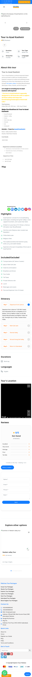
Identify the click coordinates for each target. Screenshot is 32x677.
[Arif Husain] (28, 549)
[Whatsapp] (8, 209)
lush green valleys (11, 83)
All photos (26, 29)
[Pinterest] (25, 209)
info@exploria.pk (7, 3)
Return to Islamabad (13, 346)
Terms (23, 417)
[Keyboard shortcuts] (7, 417)
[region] (16, 401)
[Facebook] (12, 209)
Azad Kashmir (19, 129)
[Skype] (19, 209)
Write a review (6, 467)
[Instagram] (29, 209)
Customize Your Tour (24, 2)
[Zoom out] (28, 414)
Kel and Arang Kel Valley (14, 339)
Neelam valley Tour (9, 552)
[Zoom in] (28, 411)
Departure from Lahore (14, 304)
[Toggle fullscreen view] (28, 385)
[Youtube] (11, 654)
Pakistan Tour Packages (9, 583)
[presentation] (5, 23)
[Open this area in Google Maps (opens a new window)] (3, 417)
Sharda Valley (11, 332)
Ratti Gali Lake (11, 326)
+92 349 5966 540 (7, 1)
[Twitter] (22, 209)
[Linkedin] (15, 209)
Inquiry (27, 674)
